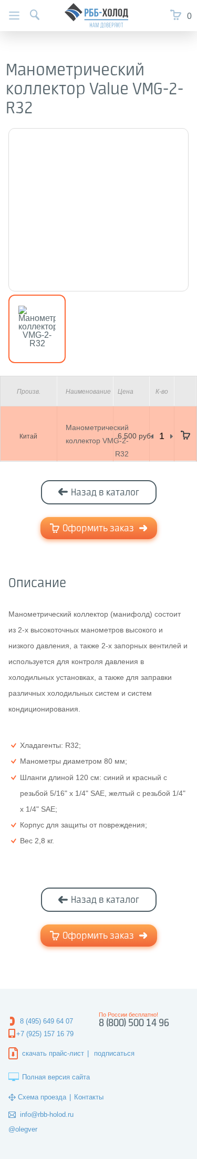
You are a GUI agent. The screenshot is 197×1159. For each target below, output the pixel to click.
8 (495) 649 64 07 (46, 1021)
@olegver (22, 1129)
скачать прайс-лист (53, 1053)
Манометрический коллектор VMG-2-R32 (97, 440)
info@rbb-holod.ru (47, 1114)
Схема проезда (42, 1097)
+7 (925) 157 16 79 (45, 1034)
